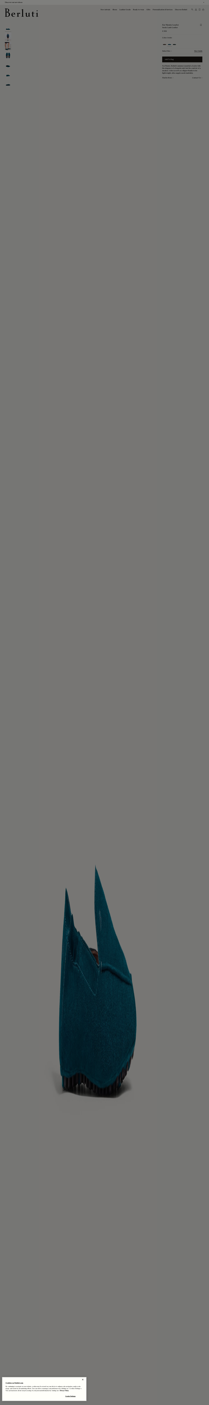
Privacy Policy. (64, 1390)
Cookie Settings (70, 1396)
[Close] (82, 1379)
